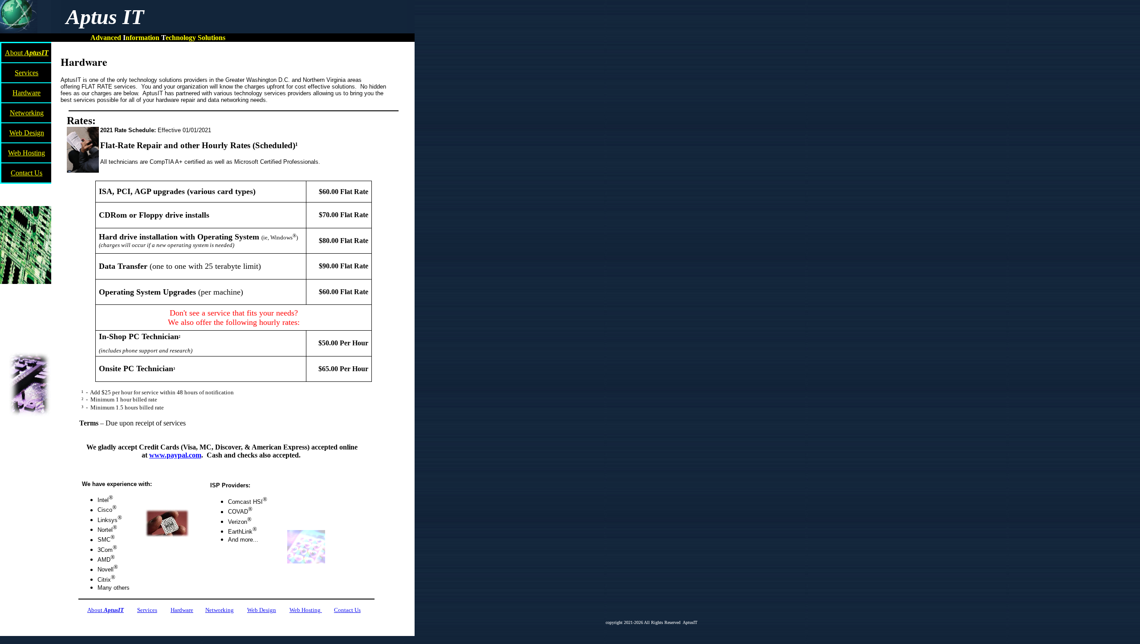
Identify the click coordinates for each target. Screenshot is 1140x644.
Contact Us (26, 173)
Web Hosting (26, 153)
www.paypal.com (175, 455)
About (27, 53)
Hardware (26, 93)
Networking (27, 113)
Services (26, 73)
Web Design (26, 133)
